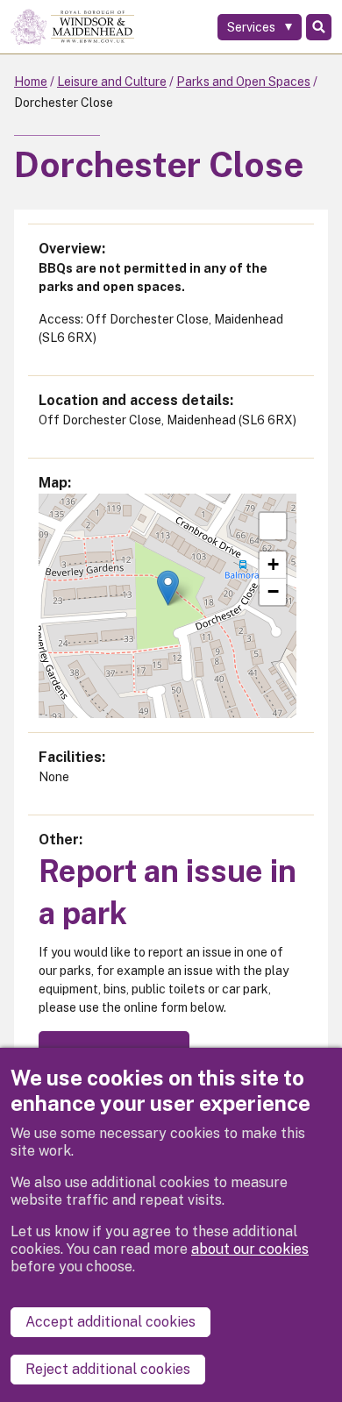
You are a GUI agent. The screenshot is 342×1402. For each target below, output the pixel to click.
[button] (168, 588)
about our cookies (250, 1249)
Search (318, 27)
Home (30, 82)
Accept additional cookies (110, 1321)
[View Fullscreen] (273, 526)
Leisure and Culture (112, 82)
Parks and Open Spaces (243, 82)
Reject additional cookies (107, 1369)
